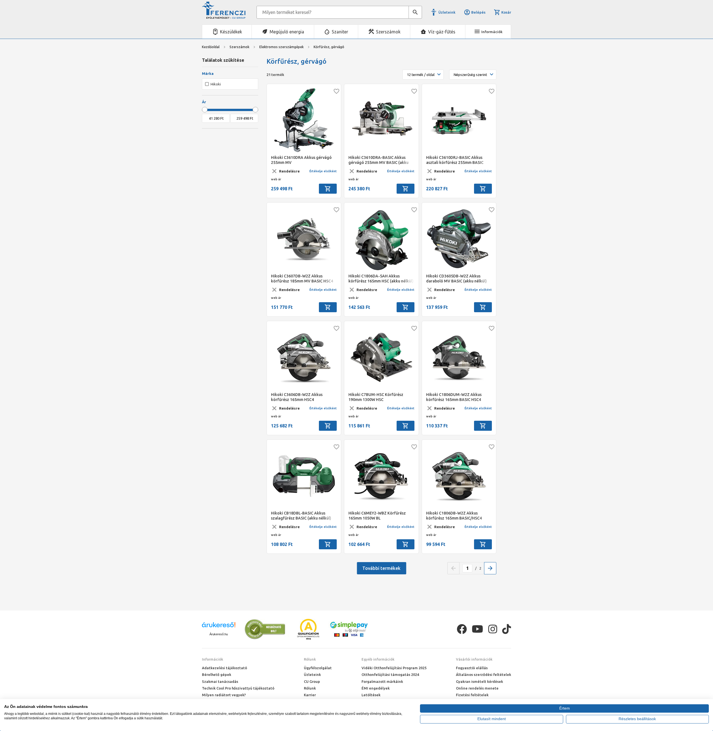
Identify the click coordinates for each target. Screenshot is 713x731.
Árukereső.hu (218, 634)
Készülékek (231, 31)
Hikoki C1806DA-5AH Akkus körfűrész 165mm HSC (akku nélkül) (381, 278)
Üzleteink (446, 12)
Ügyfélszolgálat (318, 668)
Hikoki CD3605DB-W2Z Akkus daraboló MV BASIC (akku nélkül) (456, 278)
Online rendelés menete (477, 688)
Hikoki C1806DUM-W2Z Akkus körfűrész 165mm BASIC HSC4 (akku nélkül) (454, 397)
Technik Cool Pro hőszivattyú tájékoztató (238, 688)
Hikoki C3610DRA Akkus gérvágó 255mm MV (301, 160)
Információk (212, 659)
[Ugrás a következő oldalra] (490, 568)
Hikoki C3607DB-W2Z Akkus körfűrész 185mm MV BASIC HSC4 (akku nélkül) (302, 279)
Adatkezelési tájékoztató (224, 668)
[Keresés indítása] (415, 12)
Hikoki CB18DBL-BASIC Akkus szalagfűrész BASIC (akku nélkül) (301, 515)
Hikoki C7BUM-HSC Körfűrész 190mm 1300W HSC (375, 397)
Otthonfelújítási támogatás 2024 (390, 674)
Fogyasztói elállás (472, 668)
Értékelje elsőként (323, 171)
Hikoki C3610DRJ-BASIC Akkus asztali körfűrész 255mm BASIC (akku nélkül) (455, 160)
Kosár (506, 12)
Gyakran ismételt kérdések (479, 681)
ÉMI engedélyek (376, 688)
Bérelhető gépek (216, 674)
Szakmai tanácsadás (220, 681)
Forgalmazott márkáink (382, 681)
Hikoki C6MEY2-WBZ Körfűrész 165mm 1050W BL (377, 515)
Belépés (478, 12)
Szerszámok (388, 31)
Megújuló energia (287, 31)
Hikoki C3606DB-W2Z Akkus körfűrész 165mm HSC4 (297, 397)
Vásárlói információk (474, 659)
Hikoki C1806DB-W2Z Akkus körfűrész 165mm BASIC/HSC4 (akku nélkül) (454, 516)
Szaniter (340, 31)
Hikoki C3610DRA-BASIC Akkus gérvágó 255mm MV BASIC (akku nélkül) (378, 160)
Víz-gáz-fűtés (441, 31)
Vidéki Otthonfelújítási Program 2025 (394, 668)
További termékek (381, 568)
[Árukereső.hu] (218, 626)
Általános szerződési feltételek (483, 674)
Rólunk (310, 659)
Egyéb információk (378, 659)
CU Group (312, 681)
